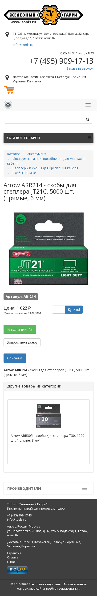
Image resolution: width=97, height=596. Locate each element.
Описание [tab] (15, 358)
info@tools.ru (23, 45)
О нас (11, 562)
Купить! (74, 309)
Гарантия (14, 553)
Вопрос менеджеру (22, 342)
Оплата (12, 557)
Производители (24, 488)
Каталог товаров (23, 138)
